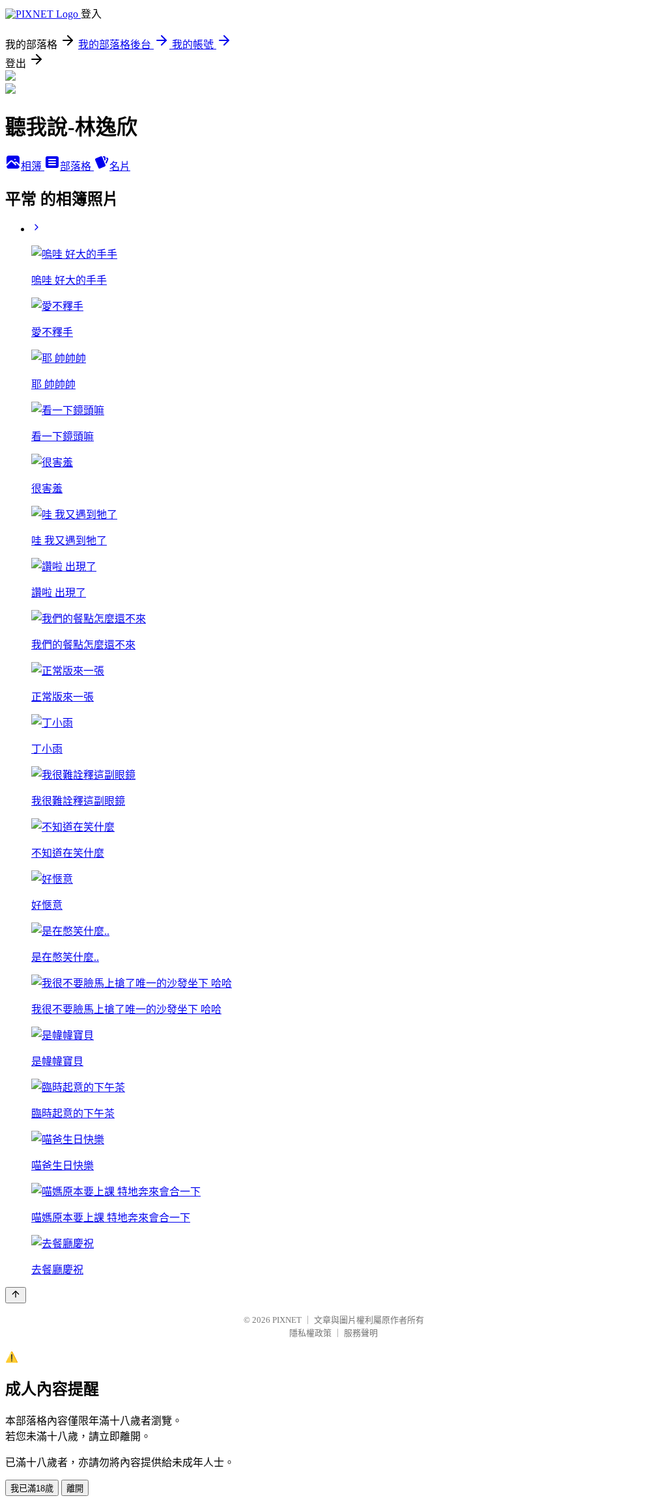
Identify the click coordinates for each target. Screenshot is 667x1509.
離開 (74, 1488)
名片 (119, 166)
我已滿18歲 (31, 1488)
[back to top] (15, 1295)
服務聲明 (361, 1333)
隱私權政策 (310, 1333)
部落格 (77, 166)
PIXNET (287, 1320)
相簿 (32, 166)
